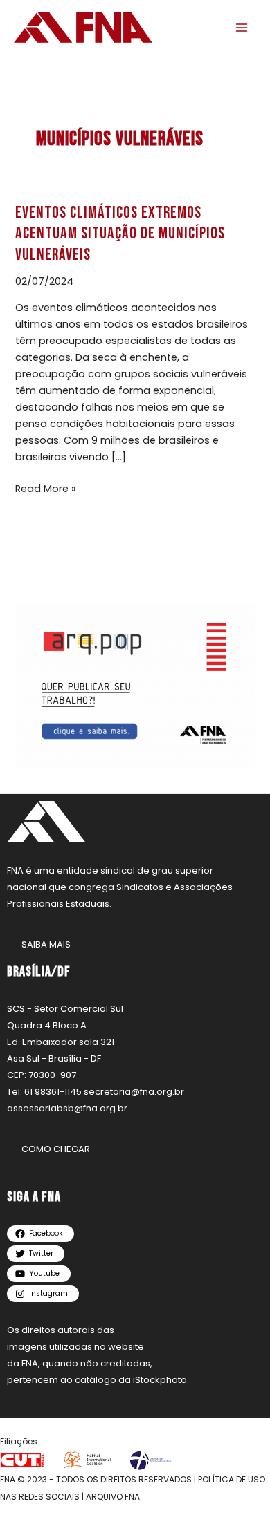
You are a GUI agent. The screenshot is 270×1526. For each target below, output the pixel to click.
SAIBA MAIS (46, 944)
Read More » (45, 488)
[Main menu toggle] (241, 27)
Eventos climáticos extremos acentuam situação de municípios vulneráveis (120, 234)
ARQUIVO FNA (113, 1497)
